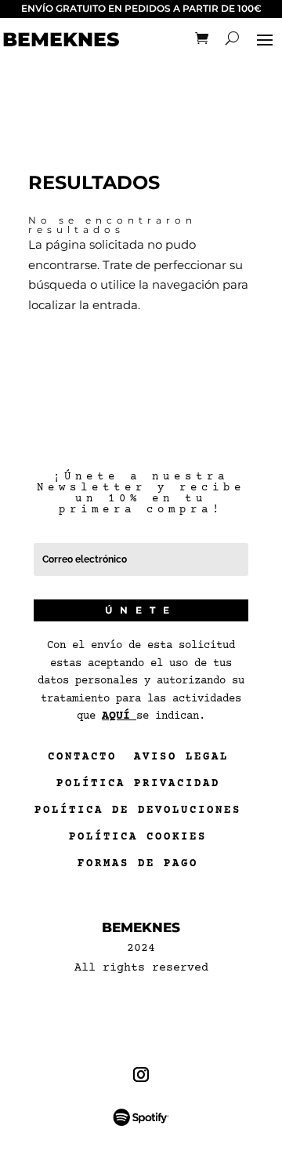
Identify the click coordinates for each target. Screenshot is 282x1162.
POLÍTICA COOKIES (138, 840)
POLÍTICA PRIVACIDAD (138, 787)
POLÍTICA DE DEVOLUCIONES (137, 813)
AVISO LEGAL (181, 760)
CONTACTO (82, 760)
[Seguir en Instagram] (141, 1075)
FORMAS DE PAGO (138, 867)
